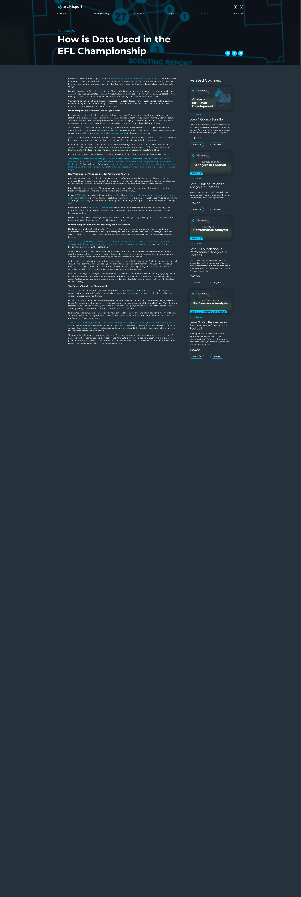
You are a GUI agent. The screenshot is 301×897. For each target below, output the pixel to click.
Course (199, 114)
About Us (203, 13)
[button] (227, 53)
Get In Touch (238, 13)
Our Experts (138, 13)
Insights (172, 13)
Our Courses (63, 13)
